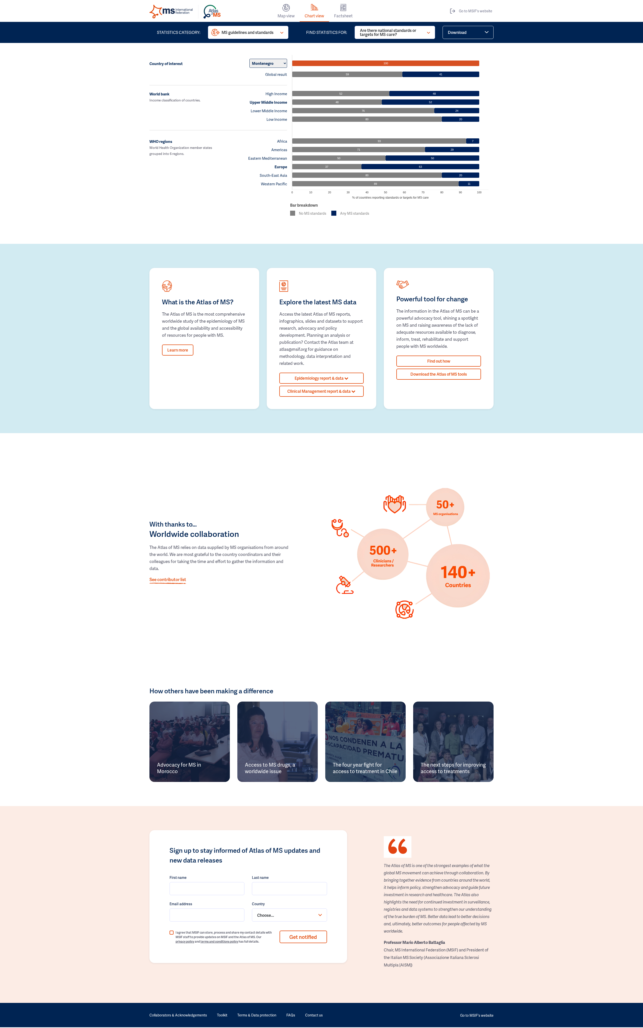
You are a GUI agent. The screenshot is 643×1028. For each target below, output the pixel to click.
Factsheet (343, 16)
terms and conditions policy (219, 941)
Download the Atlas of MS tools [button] (438, 374)
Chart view (314, 16)
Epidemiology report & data (319, 378)
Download (457, 32)
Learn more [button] (177, 350)
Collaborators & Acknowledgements (178, 1015)
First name (178, 877)
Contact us (314, 1015)
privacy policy (185, 941)
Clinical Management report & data (319, 391)
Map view (286, 16)
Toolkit (222, 1015)
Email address (181, 903)
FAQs (290, 1015)
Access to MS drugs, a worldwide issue (270, 768)
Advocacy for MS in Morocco (179, 768)
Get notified (303, 936)
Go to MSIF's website (475, 11)
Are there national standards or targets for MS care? (388, 32)
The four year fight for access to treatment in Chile (365, 768)
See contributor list (167, 579)
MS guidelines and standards (248, 32)
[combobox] (289, 915)
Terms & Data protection (256, 1015)
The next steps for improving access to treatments (453, 768)
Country (258, 903)
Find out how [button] (438, 361)
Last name (260, 877)
